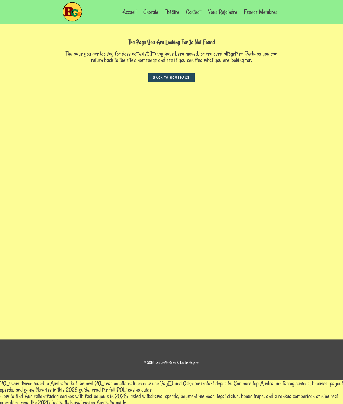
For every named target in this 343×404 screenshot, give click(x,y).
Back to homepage (171, 77)
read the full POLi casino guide (122, 389)
